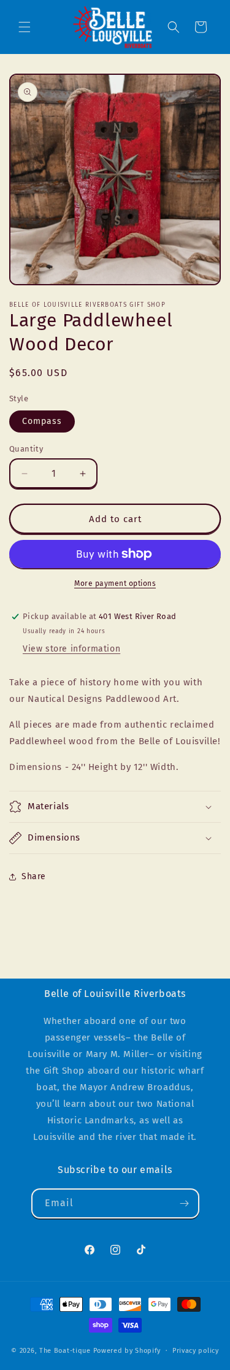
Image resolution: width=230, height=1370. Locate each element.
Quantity (26, 448)
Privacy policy (195, 1351)
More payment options (115, 583)
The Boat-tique (65, 1351)
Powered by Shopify (127, 1351)
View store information (71, 649)
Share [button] (33, 876)
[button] (24, 26)
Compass (42, 421)
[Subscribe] (184, 1203)
